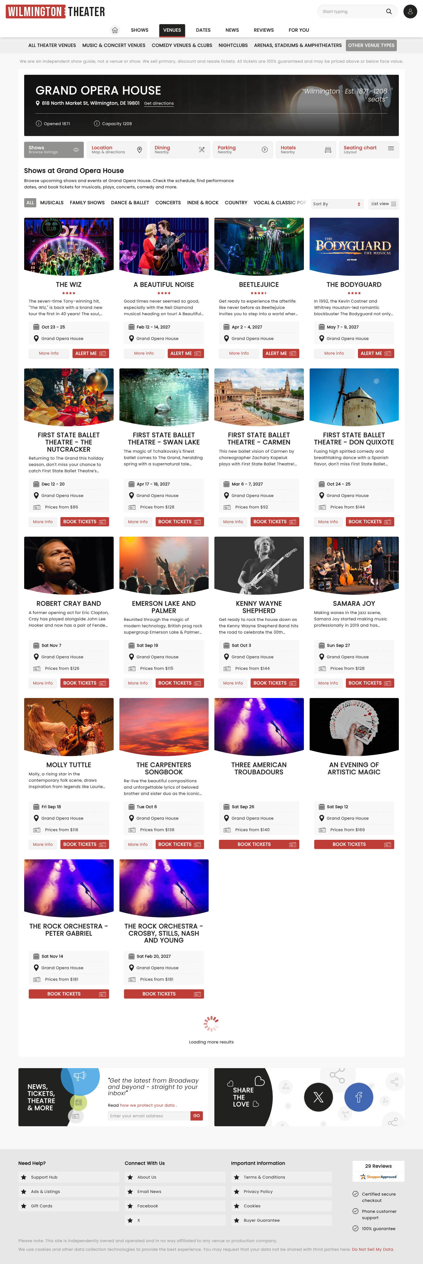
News (232, 30)
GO (196, 1115)
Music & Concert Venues (113, 45)
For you (299, 30)
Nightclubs (233, 45)
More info (49, 353)
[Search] (390, 11)
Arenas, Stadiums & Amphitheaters (298, 45)
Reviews (264, 30)
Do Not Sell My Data (372, 1249)
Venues (172, 30)
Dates (203, 30)
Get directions (159, 103)
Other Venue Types (371, 45)
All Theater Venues (52, 45)
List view (380, 203)
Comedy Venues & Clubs (182, 45)
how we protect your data (148, 1105)
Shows (139, 30)
